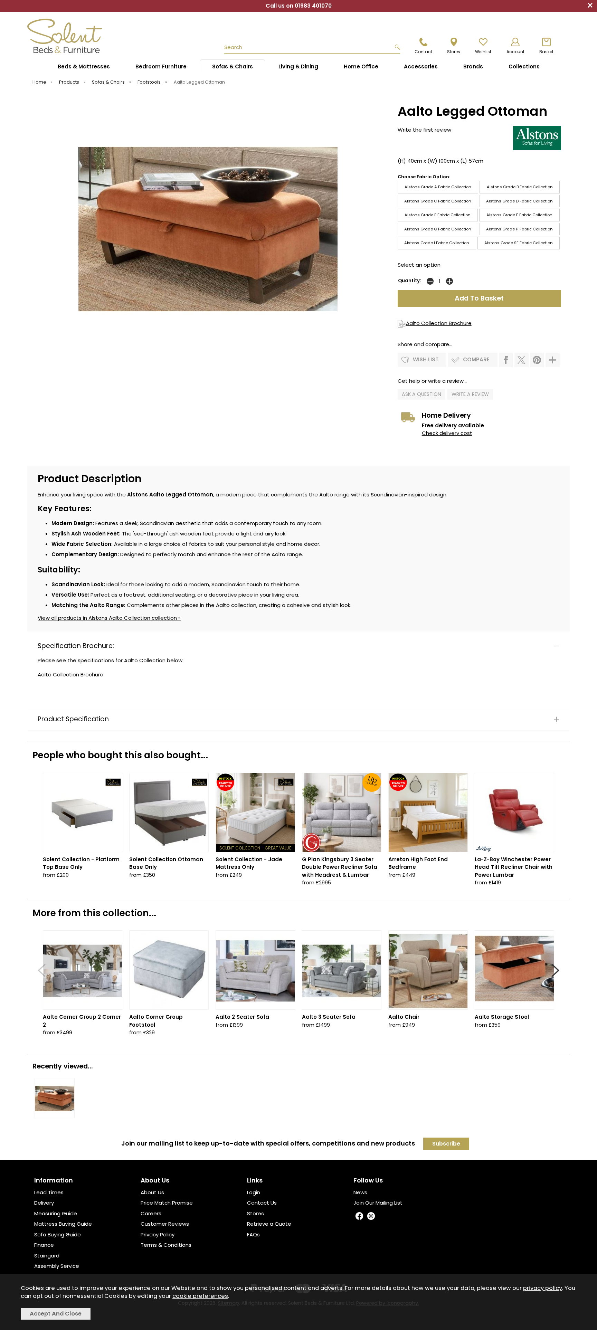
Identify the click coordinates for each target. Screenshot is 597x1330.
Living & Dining (298, 66)
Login (253, 1192)
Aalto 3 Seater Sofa (329, 1016)
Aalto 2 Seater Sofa (242, 1016)
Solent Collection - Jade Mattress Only (249, 863)
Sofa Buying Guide (57, 1234)
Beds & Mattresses (84, 66)
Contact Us (262, 1202)
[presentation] (42, 970)
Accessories (421, 66)
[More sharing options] (553, 360)
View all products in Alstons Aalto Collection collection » (109, 617)
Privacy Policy (157, 1234)
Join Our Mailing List (377, 1202)
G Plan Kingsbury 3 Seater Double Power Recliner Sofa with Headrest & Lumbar (339, 867)
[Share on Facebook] (506, 360)
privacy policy (542, 1288)
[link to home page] (81, 36)
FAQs (253, 1234)
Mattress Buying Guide (63, 1223)
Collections (524, 66)
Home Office (361, 66)
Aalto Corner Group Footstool (156, 1020)
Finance (44, 1244)
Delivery (44, 1202)
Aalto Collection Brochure (439, 323)
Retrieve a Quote (269, 1223)
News (360, 1192)
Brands (473, 66)
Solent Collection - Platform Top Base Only (81, 863)
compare (476, 359)
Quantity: (409, 280)
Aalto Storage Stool (502, 1016)
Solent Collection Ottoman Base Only (166, 863)
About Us (152, 1192)
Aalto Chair (403, 1016)
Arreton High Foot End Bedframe (418, 863)
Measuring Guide (55, 1213)
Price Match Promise (167, 1202)
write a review (470, 394)
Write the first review (424, 129)
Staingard (46, 1255)
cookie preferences (200, 1296)
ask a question (421, 394)
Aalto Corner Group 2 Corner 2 (82, 1020)
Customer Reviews (165, 1223)
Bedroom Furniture (161, 66)
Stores (255, 1213)
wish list (426, 359)
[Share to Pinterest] (537, 360)
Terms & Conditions (166, 1244)
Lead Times (49, 1192)
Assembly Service (56, 1266)
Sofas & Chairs (232, 66)
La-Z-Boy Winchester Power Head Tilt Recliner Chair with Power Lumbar (513, 867)
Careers (151, 1213)
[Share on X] (521, 360)
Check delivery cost (447, 433)
